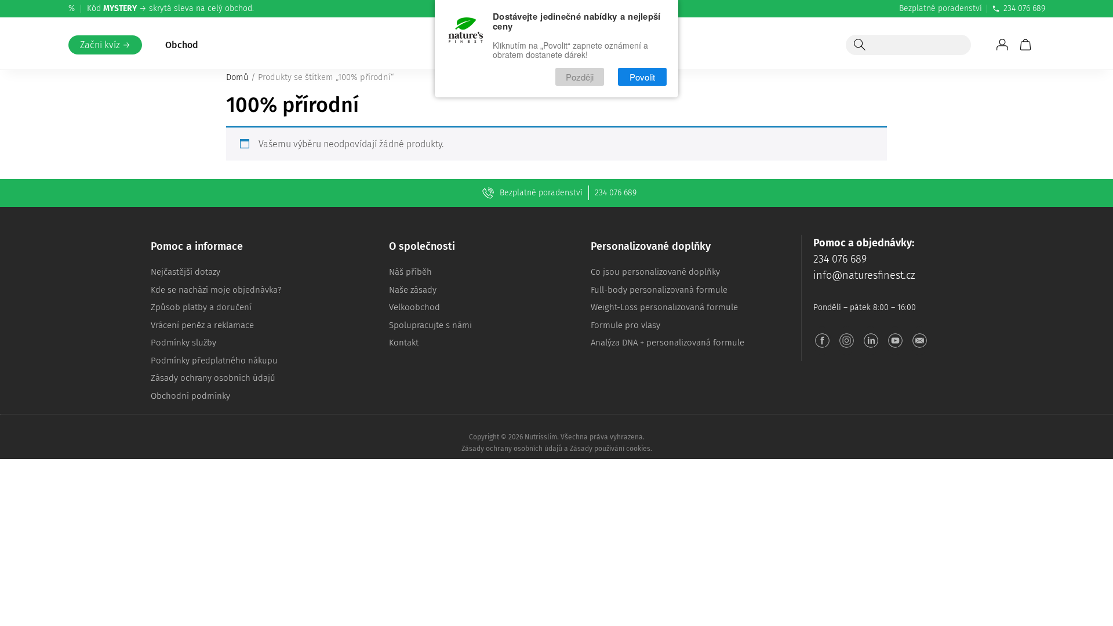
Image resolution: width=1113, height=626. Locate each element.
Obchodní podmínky (190, 396)
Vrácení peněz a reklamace (202, 325)
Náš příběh (410, 272)
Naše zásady (413, 290)
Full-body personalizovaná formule (659, 290)
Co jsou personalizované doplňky (655, 272)
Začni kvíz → (105, 44)
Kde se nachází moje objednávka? (216, 290)
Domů (237, 77)
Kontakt (404, 342)
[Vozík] (1025, 44)
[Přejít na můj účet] (1002, 44)
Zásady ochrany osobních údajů (213, 378)
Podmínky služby (183, 342)
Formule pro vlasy (625, 325)
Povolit (642, 77)
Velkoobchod (414, 307)
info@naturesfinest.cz (864, 275)
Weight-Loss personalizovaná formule (664, 307)
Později (580, 77)
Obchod (181, 44)
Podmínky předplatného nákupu (214, 360)
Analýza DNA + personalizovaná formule (667, 342)
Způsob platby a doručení (201, 307)
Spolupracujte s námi (430, 325)
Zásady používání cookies (610, 449)
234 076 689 (1024, 8)
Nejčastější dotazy (185, 272)
